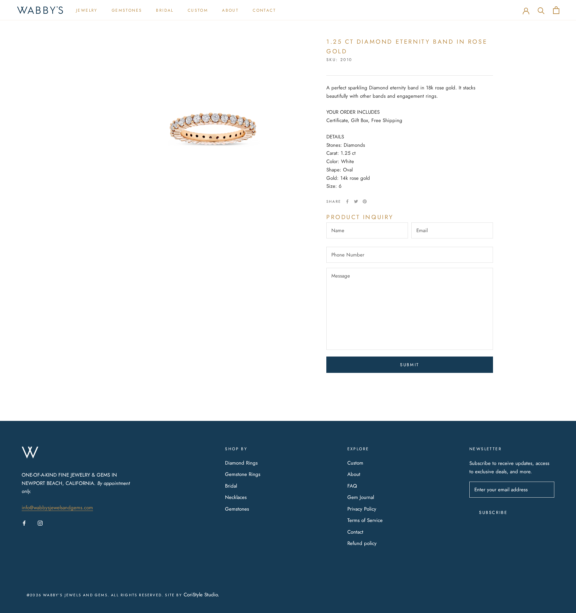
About (353, 474)
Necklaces (236, 497)
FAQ (352, 486)
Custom (355, 463)
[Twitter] (356, 201)
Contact (355, 532)
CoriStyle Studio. (201, 594)
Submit (409, 365)
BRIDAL (164, 10)
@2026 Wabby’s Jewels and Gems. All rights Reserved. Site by (105, 595)
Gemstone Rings (242, 474)
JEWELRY (87, 10)
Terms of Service (365, 520)
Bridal (231, 486)
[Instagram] (40, 523)
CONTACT (264, 10)
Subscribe (493, 512)
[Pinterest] (365, 201)
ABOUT (230, 10)
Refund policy (362, 543)
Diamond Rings (241, 463)
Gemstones (237, 509)
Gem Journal (360, 497)
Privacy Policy (361, 509)
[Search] (541, 10)
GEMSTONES (127, 10)
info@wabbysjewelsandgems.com (57, 507)
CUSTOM (198, 10)
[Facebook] (347, 201)
